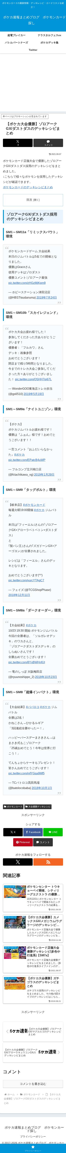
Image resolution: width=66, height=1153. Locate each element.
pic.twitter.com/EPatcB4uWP (26, 459)
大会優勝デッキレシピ (39, 806)
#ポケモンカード (34, 504)
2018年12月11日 (19, 595)
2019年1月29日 (44, 474)
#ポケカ (19, 454)
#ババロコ (32, 707)
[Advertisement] (33, 84)
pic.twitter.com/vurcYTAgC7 (26, 580)
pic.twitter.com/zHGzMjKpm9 (27, 282)
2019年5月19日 (34, 394)
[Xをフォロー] (18, 862)
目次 (29, 199)
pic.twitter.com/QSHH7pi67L (33, 379)
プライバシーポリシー (33, 1136)
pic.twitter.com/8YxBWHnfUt (26, 662)
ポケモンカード (14, 806)
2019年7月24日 (46, 297)
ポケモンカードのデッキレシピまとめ (28, 187)
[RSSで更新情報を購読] (48, 862)
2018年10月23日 (46, 676)
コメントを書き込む (33, 1083)
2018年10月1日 (42, 788)
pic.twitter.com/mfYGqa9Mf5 (26, 773)
